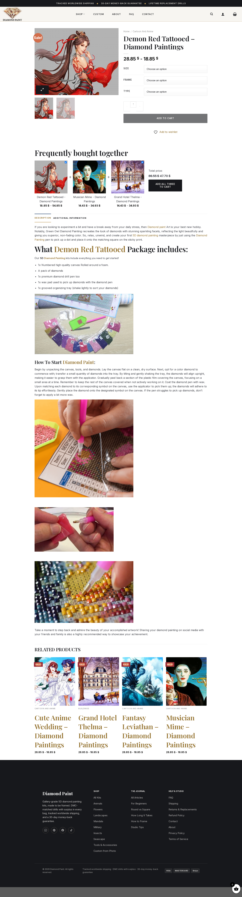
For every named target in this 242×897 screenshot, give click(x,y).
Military (98, 827)
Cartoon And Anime (143, 31)
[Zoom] (42, 89)
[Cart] (235, 14)
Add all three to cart (165, 185)
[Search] (212, 14)
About (116, 14)
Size (126, 68)
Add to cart (165, 118)
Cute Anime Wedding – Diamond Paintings (53, 731)
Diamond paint (156, 227)
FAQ (131, 14)
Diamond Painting (54, 258)
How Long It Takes (141, 815)
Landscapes (101, 815)
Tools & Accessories (105, 845)
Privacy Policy (177, 833)
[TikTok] (71, 830)
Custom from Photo (105, 850)
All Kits (97, 797)
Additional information (69, 218)
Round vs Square (140, 809)
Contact (148, 14)
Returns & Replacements (183, 809)
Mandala (98, 821)
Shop (79, 14)
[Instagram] (45, 830)
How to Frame (139, 821)
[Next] (113, 61)
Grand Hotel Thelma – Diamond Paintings (97, 731)
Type (126, 91)
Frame (127, 80)
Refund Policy (176, 815)
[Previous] (40, 61)
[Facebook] (63, 830)
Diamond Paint (78, 362)
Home (126, 31)
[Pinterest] (54, 830)
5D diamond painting (145, 235)
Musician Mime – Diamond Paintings (181, 731)
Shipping (173, 803)
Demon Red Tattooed (89, 249)
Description (43, 218)
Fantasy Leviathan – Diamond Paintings (140, 731)
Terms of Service (178, 839)
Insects (98, 833)
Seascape (99, 839)
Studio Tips (137, 827)
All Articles (137, 797)
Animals (98, 803)
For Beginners (139, 803)
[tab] (43, 218)
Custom (98, 14)
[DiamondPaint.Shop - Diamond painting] (35, 14)
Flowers (98, 809)
